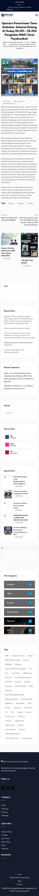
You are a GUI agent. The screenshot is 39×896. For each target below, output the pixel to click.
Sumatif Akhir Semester (12, 734)
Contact (20, 884)
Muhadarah (9, 703)
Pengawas (17, 707)
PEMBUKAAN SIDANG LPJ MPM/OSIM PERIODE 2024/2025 (19, 7)
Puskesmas (21, 716)
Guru (6, 673)
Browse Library (6, 832)
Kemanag (18, 681)
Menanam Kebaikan (11, 699)
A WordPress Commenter (12, 386)
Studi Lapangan (10, 729)
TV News (4, 835)
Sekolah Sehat (19, 721)
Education (18, 664)
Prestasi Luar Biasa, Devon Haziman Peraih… (20, 506)
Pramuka (12, 103)
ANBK (7, 655)
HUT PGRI (8, 681)
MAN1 (31, 686)
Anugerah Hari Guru (18, 655)
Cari (6, 286)
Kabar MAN (6, 103)
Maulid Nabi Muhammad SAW (14, 694)
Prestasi (28, 712)
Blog (19, 881)
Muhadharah (20, 703)
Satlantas (8, 721)
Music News (5, 838)
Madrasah (21, 203)
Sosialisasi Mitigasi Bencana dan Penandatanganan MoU (20, 531)
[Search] (33, 411)
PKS (6, 712)
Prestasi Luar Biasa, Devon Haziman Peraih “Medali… (19, 5)
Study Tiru (22, 729)
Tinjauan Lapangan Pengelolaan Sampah (17, 328)
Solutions (21, 725)
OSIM (9, 594)
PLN (12, 712)
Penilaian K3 (28, 707)
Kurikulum (10, 584)
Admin (6, 373)
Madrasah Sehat (20, 686)
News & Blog (5, 842)
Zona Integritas (27, 738)
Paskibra (8, 707)
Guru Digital (16, 673)
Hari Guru (8, 677)
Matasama (8, 690)
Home (19, 874)
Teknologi (10, 621)
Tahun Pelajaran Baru (12, 738)
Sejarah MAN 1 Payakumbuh (19, 878)
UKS (8, 630)
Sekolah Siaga (9, 725)
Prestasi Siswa (12, 612)
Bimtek (30, 655)
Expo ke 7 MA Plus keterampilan (15, 668)
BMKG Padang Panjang (12, 660)
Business (26, 660)
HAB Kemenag (27, 673)
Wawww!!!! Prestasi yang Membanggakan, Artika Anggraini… (20, 480)
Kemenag (11, 203)
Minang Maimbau (26, 699)
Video (3, 845)
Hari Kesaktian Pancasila (23, 677)
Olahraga (4, 815)
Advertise (4, 849)
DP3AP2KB (8, 664)
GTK (30, 668)
